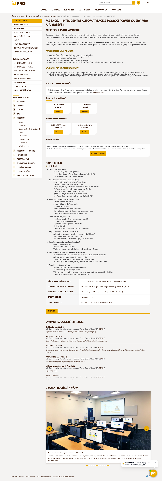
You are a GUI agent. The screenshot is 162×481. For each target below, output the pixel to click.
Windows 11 (23, 143)
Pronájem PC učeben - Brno (24, 71)
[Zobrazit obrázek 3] (91, 465)
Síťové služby (23, 136)
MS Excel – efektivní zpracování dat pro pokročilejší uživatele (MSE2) (105, 287)
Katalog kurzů (20, 86)
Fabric (21, 132)
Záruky (16, 40)
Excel (54, 16)
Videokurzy (101, 9)
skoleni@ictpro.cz (46, 476)
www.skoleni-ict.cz (58, 476)
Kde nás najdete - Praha (23, 67)
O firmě (56, 9)
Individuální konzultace (23, 32)
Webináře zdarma (21, 82)
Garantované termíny (22, 79)
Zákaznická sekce (138, 3)
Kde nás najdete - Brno (23, 63)
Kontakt (116, 9)
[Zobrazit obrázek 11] (109, 465)
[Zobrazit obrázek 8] (102, 465)
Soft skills (85, 9)
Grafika (20, 110)
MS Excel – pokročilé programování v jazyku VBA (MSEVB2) (102, 292)
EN (148, 3)
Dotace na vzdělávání (22, 90)
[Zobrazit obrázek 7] (100, 465)
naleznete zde (98, 93)
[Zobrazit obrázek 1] (87, 465)
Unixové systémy (23, 171)
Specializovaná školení (26, 163)
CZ (143, 3)
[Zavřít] (155, 462)
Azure (21, 122)
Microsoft (36, 16)
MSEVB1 (101, 329)
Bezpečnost (21, 102)
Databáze (20, 106)
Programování (47, 16)
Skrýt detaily (52, 166)
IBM (18, 114)
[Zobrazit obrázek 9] (104, 465)
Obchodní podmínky (22, 36)
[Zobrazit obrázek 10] (107, 465)
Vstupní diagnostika (22, 44)
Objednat (58, 111)
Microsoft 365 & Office (26, 151)
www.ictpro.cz (69, 476)
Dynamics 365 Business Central (29, 129)
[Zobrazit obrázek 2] (89, 465)
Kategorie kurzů (24, 16)
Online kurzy (19, 28)
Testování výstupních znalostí (26, 48)
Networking (22, 155)
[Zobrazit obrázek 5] (96, 465)
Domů (44, 9)
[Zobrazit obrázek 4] (93, 465)
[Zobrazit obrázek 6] (98, 465)
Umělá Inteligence (24, 167)
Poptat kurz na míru (98, 153)
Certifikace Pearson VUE (23, 52)
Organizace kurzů (21, 24)
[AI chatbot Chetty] (153, 473)
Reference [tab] (51, 311)
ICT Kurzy (69, 9)
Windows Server (24, 146)
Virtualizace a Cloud (25, 175)
